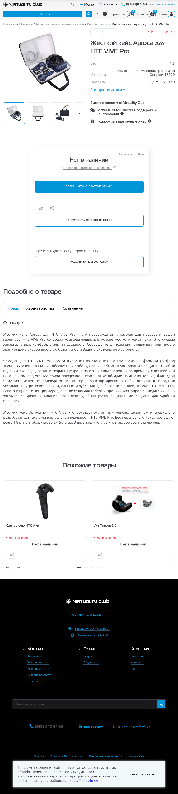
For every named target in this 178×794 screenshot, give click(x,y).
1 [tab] (79, 567)
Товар (14, 308)
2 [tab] (86, 567)
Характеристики (40, 308)
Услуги (87, 656)
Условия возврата (39, 675)
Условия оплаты (38, 662)
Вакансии (137, 656)
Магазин (35, 649)
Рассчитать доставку (89, 262)
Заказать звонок (165, 4)
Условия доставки (39, 669)
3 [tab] (92, 567)
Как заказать (35, 656)
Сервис (89, 649)
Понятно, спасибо (141, 774)
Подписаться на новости (105, 756)
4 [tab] (99, 567)
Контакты (137, 662)
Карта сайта (137, 756)
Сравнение (73, 308)
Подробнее (88, 780)
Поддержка (91, 662)
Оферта (39, 756)
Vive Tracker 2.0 (105, 525)
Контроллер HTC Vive (22, 525)
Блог (134, 669)
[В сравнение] (41, 208)
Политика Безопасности (66, 756)
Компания (140, 649)
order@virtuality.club (139, 726)
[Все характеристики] (107, 89)
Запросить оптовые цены (89, 220)
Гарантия (33, 681)
